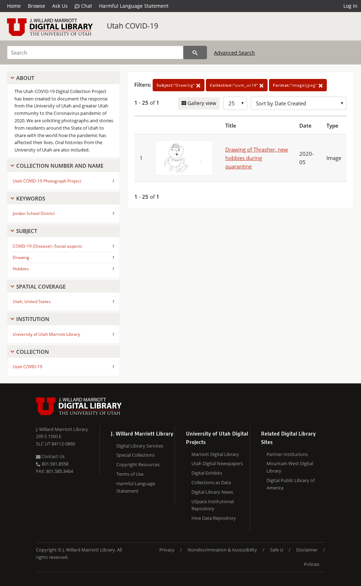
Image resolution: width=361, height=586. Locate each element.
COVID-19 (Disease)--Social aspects (47, 246)
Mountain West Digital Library (290, 467)
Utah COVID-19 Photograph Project (47, 181)
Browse (36, 5)
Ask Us (60, 5)
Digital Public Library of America (290, 484)
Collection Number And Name (59, 165)
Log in (350, 5)
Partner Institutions (287, 454)
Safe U (276, 550)
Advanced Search (234, 52)
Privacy (167, 550)
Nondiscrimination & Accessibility (222, 550)
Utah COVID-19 (132, 26)
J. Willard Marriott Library (62, 429)
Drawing (21, 257)
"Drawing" (176, 85)
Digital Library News (212, 492)
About (25, 77)
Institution (32, 318)
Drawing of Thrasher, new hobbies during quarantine (256, 158)
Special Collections (135, 455)
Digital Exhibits (206, 473)
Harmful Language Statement (134, 5)
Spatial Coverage (41, 286)
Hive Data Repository (213, 518)
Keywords (30, 198)
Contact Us (53, 456)
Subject (26, 230)
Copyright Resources (138, 464)
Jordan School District (34, 213)
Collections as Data (211, 482)
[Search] (195, 52)
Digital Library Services (139, 446)
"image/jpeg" (296, 85)
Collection (32, 351)
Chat (86, 5)
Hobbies (21, 269)
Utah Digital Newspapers (217, 463)
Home (14, 5)
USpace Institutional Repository (212, 505)
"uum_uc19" (234, 85)
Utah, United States (32, 301)
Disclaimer (307, 550)
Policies (311, 564)
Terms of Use (129, 474)
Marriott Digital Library (215, 454)
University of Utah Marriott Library (46, 334)
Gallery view (201, 103)
